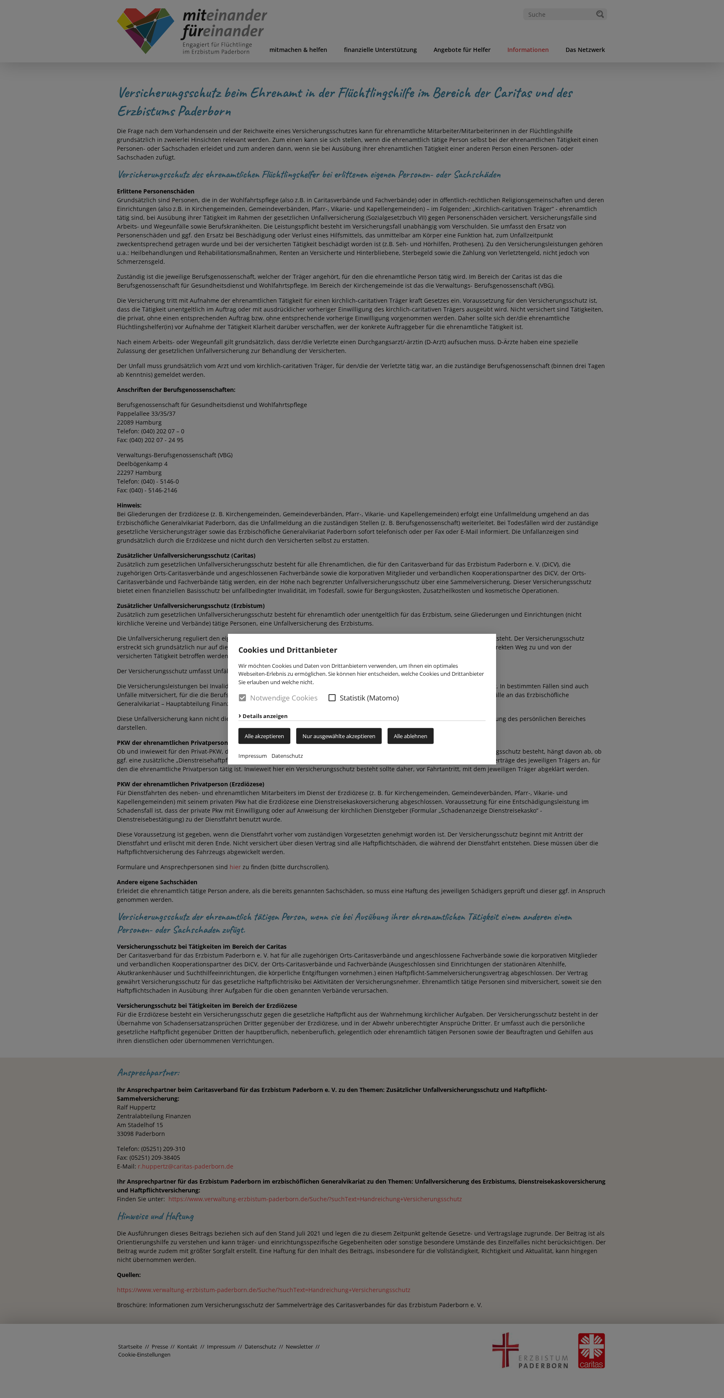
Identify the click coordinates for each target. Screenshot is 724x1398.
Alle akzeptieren (264, 736)
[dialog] (362, 699)
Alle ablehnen (410, 736)
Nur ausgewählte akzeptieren (339, 736)
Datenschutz (287, 756)
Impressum (252, 756)
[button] (332, 698)
